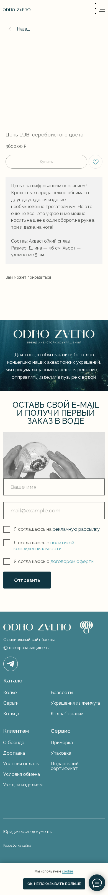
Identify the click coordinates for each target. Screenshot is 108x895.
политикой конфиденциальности (44, 545)
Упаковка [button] (61, 753)
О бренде (13, 742)
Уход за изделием (23, 784)
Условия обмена (21, 774)
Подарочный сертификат (65, 766)
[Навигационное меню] (102, 10)
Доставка (14, 753)
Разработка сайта (17, 845)
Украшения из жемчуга (75, 703)
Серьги (11, 703)
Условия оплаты (21, 763)
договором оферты (72, 561)
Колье (10, 692)
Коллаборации (67, 713)
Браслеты (62, 692)
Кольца (11, 713)
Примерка (62, 742)
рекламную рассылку (76, 529)
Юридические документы (28, 831)
